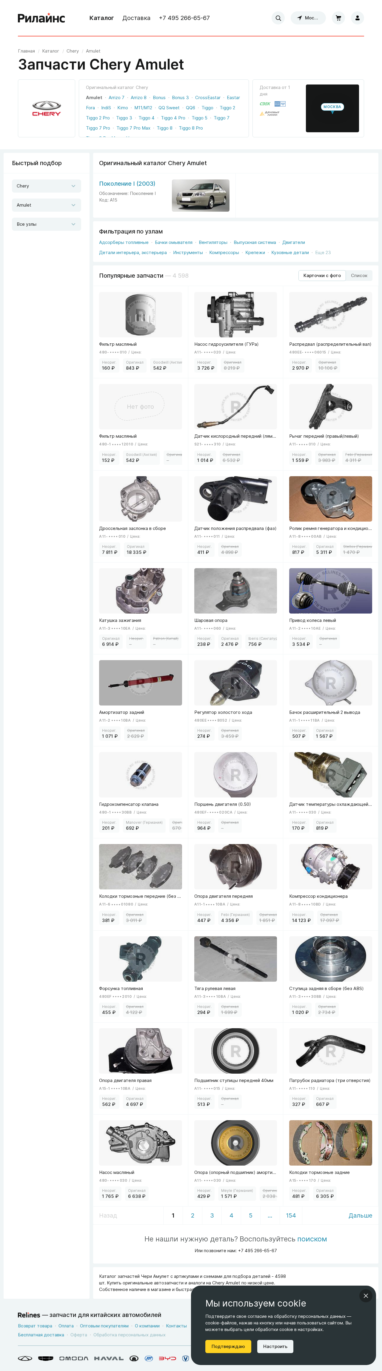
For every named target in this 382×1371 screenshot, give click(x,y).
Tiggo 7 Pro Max (133, 128)
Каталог (102, 17)
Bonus (159, 97)
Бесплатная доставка (41, 1335)
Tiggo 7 (221, 118)
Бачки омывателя (173, 242)
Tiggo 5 (199, 118)
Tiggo (207, 107)
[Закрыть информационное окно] (365, 1295)
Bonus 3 (180, 97)
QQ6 (190, 107)
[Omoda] (73, 1358)
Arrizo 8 (139, 97)
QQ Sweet (169, 107)
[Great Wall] (134, 1358)
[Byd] (167, 1358)
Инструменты (188, 252)
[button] (332, 108)
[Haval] (109, 1358)
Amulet (94, 97)
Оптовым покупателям (104, 1326)
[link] (73, 51)
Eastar (233, 97)
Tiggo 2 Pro (98, 118)
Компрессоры (224, 252)
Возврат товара (35, 1326)
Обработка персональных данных (129, 1335)
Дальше (360, 1215)
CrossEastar (208, 97)
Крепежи (255, 252)
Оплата (66, 1326)
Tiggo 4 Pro (173, 118)
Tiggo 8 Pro (191, 128)
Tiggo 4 (146, 118)
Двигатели (293, 242)
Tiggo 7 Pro (98, 128)
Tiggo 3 (124, 118)
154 (291, 1215)
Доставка (136, 17)
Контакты (176, 1326)
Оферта (78, 1335)
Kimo (122, 107)
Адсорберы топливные (124, 242)
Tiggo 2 (227, 107)
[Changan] (185, 1358)
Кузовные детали (290, 252)
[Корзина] (338, 17)
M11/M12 (143, 107)
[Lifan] (149, 1358)
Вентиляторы (213, 242)
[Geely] (45, 1358)
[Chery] (25, 1358)
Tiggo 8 (164, 128)
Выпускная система (255, 242)
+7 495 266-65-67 (184, 17)
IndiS (106, 107)
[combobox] (278, 17)
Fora (90, 107)
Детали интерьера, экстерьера (133, 252)
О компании (147, 1326)
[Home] (41, 18)
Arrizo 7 (116, 97)
